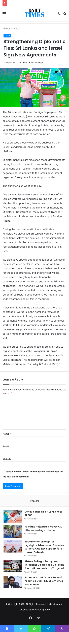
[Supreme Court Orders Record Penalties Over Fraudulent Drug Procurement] (13, 582)
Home (9, 28)
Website (7, 459)
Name (7, 433)
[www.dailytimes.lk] (34, 13)
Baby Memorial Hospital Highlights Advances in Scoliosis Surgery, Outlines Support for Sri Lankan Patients (44, 547)
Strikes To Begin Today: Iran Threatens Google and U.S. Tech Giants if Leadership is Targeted (44, 565)
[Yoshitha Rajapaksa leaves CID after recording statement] (13, 531)
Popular (34, 500)
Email (6, 446)
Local (17, 28)
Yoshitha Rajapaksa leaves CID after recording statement (43, 528)
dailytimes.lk (55, 604)
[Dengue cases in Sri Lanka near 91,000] (13, 516)
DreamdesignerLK (41, 609)
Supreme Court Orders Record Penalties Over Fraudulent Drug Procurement (43, 581)
